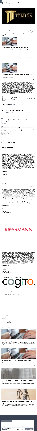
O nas (2, 418)
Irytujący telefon (6, 183)
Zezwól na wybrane (20, 429)
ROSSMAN (4, 246)
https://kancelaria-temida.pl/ (12, 93)
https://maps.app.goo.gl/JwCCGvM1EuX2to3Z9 (27, 98)
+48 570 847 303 (18, 294)
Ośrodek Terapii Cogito (7, 291)
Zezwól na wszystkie (29, 429)
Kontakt (20, 418)
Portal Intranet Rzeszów (7, 147)
